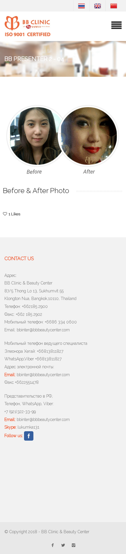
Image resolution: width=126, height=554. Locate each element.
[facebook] (52, 544)
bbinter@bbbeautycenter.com (43, 330)
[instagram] (73, 544)
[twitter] (63, 544)
